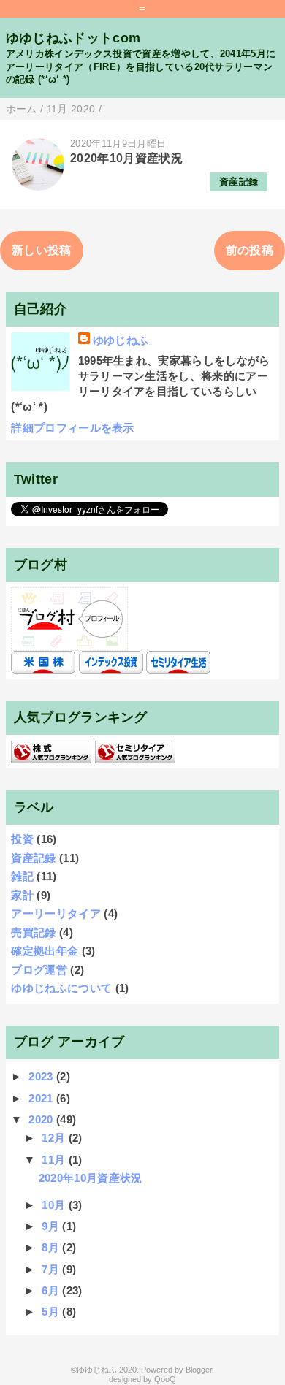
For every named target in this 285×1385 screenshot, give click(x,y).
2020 (42, 1119)
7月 (52, 1269)
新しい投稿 (42, 250)
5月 (52, 1311)
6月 (52, 1290)
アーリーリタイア (56, 913)
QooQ (165, 1379)
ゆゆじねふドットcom (73, 38)
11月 (55, 1159)
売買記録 (33, 932)
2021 (42, 1098)
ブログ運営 (39, 970)
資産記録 (238, 181)
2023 (42, 1076)
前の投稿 (249, 250)
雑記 (22, 876)
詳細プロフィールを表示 (72, 427)
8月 (52, 1247)
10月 (55, 1205)
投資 (22, 839)
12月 (55, 1138)
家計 (22, 895)
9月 (52, 1226)
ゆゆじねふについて (61, 988)
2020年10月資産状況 (126, 158)
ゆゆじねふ (121, 340)
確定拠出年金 (44, 951)
